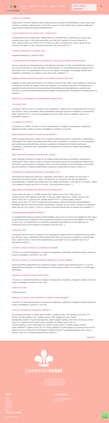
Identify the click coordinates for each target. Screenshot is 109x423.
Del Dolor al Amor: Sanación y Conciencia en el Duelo (35, 248)
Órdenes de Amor (19, 288)
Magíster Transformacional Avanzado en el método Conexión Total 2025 (42, 78)
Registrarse (78, 9)
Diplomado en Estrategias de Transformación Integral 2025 (37, 98)
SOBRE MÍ (32, 6)
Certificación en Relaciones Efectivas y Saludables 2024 (36, 172)
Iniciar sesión (78, 6)
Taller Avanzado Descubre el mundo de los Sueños (33, 154)
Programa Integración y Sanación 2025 (28, 51)
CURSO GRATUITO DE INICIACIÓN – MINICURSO (34, 33)
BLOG (25, 8)
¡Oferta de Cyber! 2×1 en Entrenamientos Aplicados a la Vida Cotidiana (42, 260)
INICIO (23, 6)
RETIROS (63, 6)
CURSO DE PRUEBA (21, 18)
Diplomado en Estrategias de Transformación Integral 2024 (37, 190)
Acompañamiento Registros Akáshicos (28, 212)
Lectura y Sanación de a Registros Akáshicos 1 (32, 310)
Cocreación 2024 (19, 230)
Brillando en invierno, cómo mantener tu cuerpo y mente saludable (40, 298)
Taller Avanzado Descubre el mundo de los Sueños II (34, 134)
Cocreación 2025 (19, 104)
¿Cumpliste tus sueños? (22, 122)
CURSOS (53, 6)
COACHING (43, 6)
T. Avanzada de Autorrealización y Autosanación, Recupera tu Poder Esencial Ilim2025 (48, 61)
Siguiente (92, 337)
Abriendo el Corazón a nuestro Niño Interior (30, 275)
